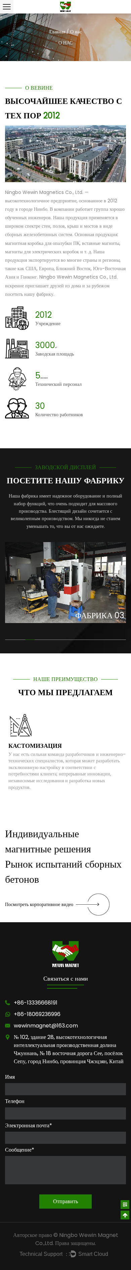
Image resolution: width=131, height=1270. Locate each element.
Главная (57, 31)
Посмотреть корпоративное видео (39, 904)
